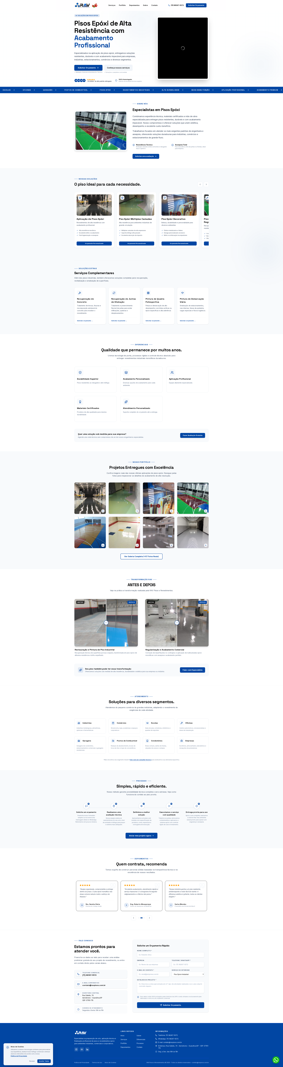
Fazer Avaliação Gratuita (192, 435)
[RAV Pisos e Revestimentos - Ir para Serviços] (86, 5)
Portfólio (122, 5)
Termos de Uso (97, 1062)
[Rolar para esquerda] (200, 184)
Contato (154, 5)
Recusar (32, 1061)
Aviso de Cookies (110, 1062)
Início (122, 1035)
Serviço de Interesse (181, 970)
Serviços (111, 5)
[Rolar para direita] (206, 184)
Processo (140, 1043)
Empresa (140, 960)
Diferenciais (141, 1039)
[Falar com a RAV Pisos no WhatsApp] (275, 1059)
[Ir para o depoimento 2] (142, 917)
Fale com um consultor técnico (140, 760)
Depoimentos (134, 5)
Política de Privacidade (81, 1062)
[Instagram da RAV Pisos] (76, 1049)
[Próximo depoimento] (149, 917)
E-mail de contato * (145, 970)
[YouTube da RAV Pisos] (82, 1049)
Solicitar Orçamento (196, 5)
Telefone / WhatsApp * (181, 960)
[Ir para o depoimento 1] (140, 917)
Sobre (145, 5)
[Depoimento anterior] (133, 917)
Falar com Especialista (192, 670)
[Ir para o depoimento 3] (143, 917)
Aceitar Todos (44, 1061)
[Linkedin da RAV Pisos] (87, 1049)
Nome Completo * (144, 950)
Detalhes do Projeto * (146, 980)
